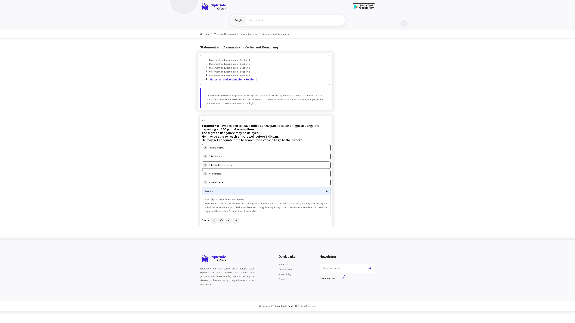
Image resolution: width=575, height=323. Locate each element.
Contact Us (284, 279)
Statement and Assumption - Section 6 (233, 79)
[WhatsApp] (214, 221)
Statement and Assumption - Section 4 (229, 71)
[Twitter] (228, 221)
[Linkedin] (236, 221)
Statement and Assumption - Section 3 (229, 68)
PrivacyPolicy (285, 274)
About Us (283, 264)
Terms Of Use (285, 269)
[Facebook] (221, 221)
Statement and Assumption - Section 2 (229, 64)
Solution (209, 191)
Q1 (203, 119)
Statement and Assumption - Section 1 (229, 60)
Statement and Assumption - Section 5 (229, 75)
